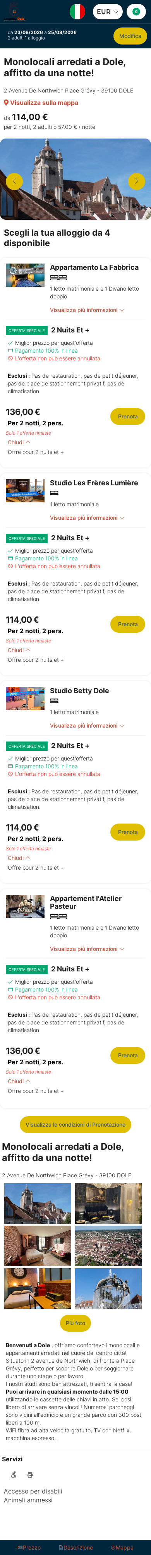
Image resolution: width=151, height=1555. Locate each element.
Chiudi (16, 442)
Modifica (130, 36)
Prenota (128, 416)
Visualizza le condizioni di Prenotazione (75, 1124)
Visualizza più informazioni (83, 310)
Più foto (75, 1323)
